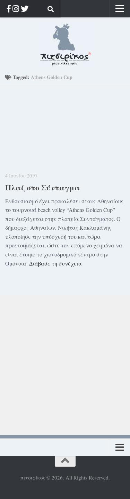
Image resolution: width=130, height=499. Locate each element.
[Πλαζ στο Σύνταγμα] (65, 126)
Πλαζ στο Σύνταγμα (42, 187)
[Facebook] (9, 8)
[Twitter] (24, 8)
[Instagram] (15, 8)
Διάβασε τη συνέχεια (55, 263)
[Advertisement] (65, 360)
